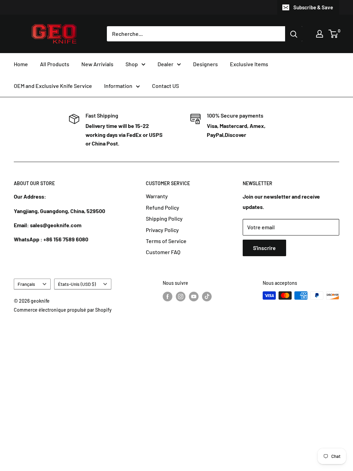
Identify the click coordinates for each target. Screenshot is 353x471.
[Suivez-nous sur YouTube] (194, 296)
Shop (131, 64)
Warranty (157, 196)
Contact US (165, 85)
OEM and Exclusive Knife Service (53, 85)
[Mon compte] (319, 34)
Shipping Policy (164, 218)
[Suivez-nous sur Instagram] (180, 296)
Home (21, 64)
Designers (205, 64)
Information (118, 85)
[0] (333, 34)
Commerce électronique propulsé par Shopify (63, 310)
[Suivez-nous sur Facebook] (167, 296)
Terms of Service (166, 241)
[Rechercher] (293, 33)
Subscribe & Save (313, 7)
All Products (54, 64)
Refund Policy (162, 207)
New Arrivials (97, 64)
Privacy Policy (162, 230)
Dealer (165, 64)
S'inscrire (264, 247)
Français (26, 284)
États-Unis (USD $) (77, 284)
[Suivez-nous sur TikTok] (207, 296)
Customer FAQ (163, 252)
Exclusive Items (249, 64)
